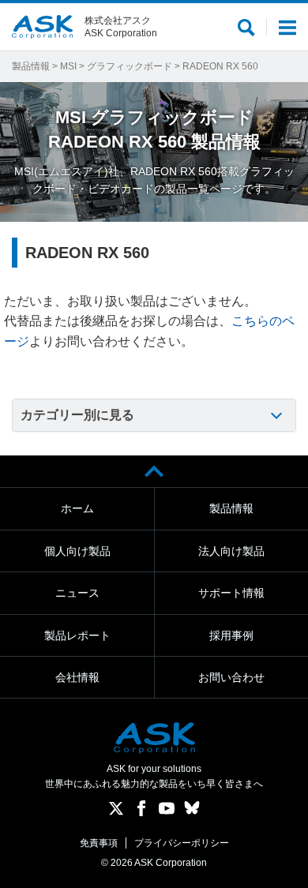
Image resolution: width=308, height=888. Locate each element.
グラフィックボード (129, 66)
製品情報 (31, 66)
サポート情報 (231, 592)
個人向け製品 (77, 551)
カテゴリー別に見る (77, 415)
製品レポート (77, 635)
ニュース (77, 592)
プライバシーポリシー (181, 843)
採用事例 (231, 635)
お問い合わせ (231, 677)
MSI (68, 66)
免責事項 (99, 843)
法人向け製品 (231, 551)
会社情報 (77, 677)
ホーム (77, 508)
